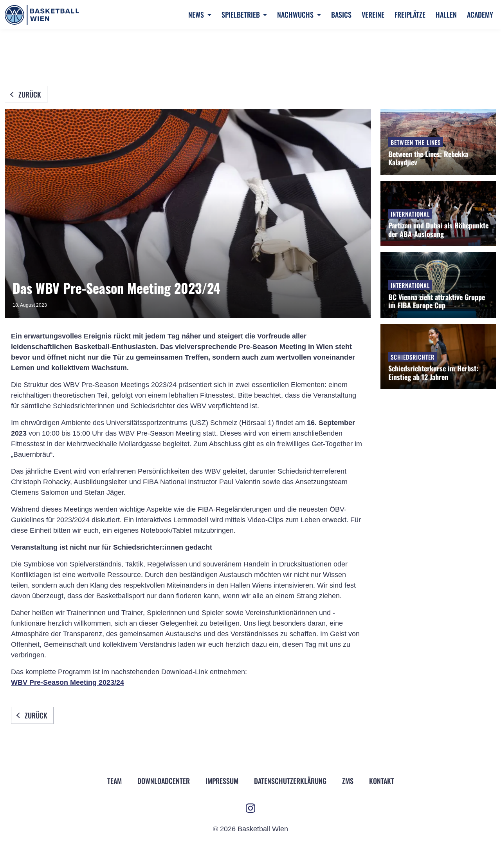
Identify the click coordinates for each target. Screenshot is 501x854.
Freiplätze (410, 14)
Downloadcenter (163, 781)
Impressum (221, 781)
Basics (341, 14)
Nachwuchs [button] (296, 14)
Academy (480, 14)
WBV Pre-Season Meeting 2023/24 (67, 682)
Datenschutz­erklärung (290, 781)
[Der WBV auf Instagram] (250, 808)
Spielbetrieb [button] (241, 14)
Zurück (29, 94)
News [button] (196, 14)
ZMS (347, 781)
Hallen (446, 14)
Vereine (373, 14)
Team (114, 781)
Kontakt (381, 781)
